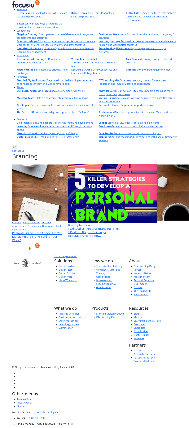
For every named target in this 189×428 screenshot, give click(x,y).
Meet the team (142, 276)
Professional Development (42, 226)
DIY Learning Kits (105, 317)
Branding (17, 222)
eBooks (138, 317)
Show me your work (65, 256)
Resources (22, 119)
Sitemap (21, 406)
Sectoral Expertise (144, 280)
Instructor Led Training (109, 266)
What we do (23, 30)
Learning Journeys (69, 324)
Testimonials (141, 294)
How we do (23, 55)
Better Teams (66, 269)
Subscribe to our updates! (103, 256)
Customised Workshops (72, 317)
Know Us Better (142, 273)
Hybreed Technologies (45, 412)
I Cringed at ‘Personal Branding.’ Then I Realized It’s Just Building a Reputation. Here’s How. (94, 232)
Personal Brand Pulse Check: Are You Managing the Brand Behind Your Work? (37, 236)
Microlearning (104, 280)
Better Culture (67, 273)
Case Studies (103, 276)
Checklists (139, 327)
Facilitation (85, 225)
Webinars (139, 338)
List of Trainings (68, 280)
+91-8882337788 (36, 418)
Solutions (22, 9)
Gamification (103, 287)
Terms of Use (24, 399)
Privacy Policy (24, 402)
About (20, 87)
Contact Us (18, 150)
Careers (138, 287)
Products (22, 76)
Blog (136, 313)
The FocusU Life (142, 291)
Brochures (139, 324)
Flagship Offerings (69, 313)
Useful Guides (141, 335)
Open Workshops (69, 320)
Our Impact (140, 283)
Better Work (65, 276)
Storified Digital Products (110, 313)
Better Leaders (67, 266)
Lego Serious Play (106, 283)
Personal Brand (31, 222)
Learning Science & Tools (148, 320)
